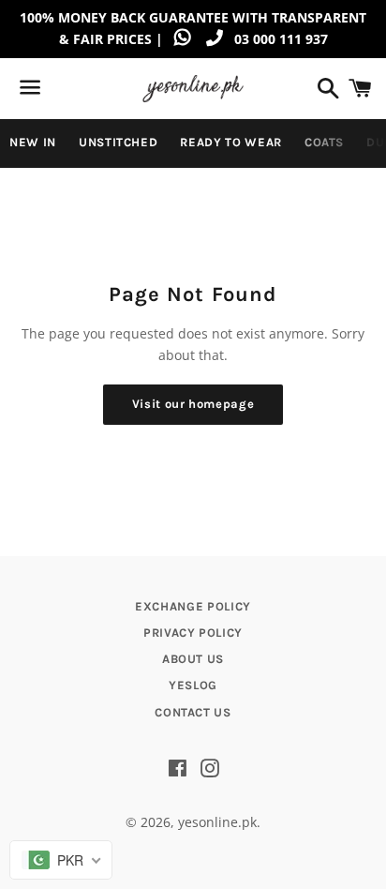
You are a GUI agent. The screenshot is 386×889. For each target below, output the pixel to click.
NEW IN (32, 142)
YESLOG (193, 685)
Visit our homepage (193, 404)
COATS (324, 142)
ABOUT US (193, 659)
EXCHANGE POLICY (193, 606)
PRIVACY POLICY (193, 632)
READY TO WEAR (230, 142)
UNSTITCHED (118, 142)
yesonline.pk (217, 822)
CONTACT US (193, 712)
